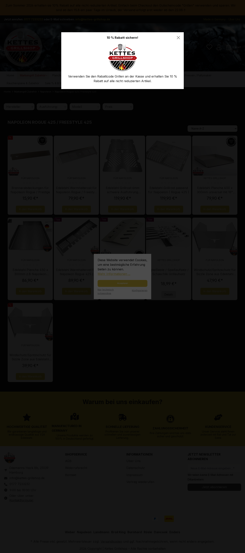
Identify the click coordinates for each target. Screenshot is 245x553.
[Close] (178, 37)
